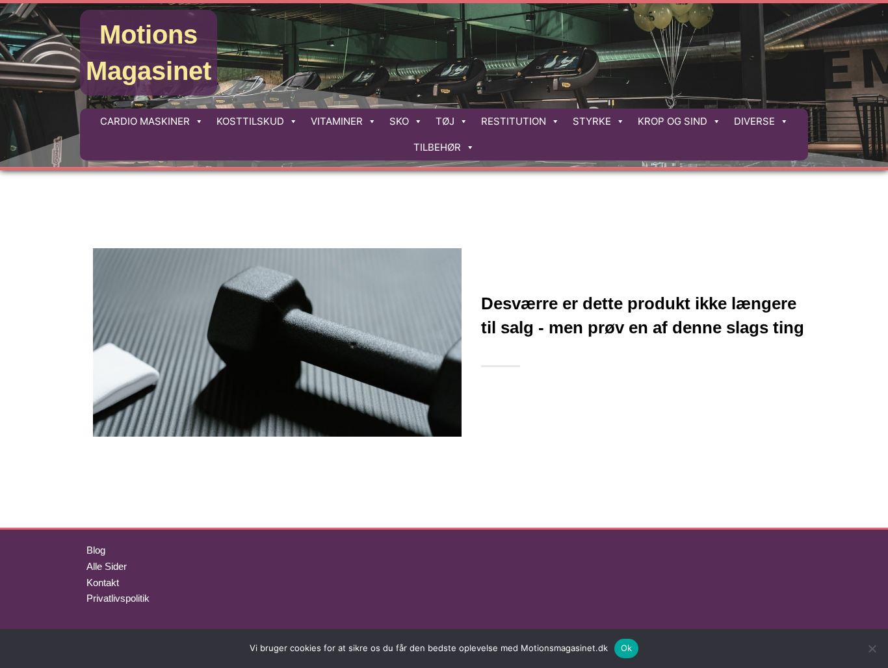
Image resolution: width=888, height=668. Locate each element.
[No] (871, 648)
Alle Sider (106, 566)
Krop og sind (672, 121)
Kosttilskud (250, 121)
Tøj (445, 121)
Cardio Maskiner (145, 121)
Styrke (592, 121)
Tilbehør (437, 147)
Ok (627, 648)
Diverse (754, 121)
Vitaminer (337, 121)
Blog (95, 550)
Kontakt (102, 582)
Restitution (513, 121)
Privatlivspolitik (118, 598)
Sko (399, 121)
